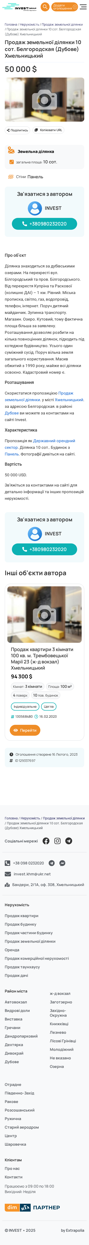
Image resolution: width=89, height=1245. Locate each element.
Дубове (12, 413)
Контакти (14, 1177)
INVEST (53, 208)
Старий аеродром (22, 1127)
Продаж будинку (20, 924)
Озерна (57, 1066)
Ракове (11, 1101)
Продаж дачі (16, 975)
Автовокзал (16, 1002)
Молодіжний (62, 1049)
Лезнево (58, 1032)
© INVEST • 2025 (20, 1230)
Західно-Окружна (58, 1013)
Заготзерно (61, 1002)
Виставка (13, 1019)
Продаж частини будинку (29, 932)
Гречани (12, 1027)
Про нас (12, 1168)
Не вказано (60, 1058)
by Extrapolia (72, 1230)
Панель (12, 454)
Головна (11, 24)
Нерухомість (29, 24)
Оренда (12, 949)
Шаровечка (15, 1144)
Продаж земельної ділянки (62, 24)
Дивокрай (14, 1053)
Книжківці (59, 1023)
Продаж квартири (21, 915)
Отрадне (13, 1084)
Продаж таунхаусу (22, 966)
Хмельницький (69, 399)
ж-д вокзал (60, 993)
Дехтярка (14, 1044)
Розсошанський (20, 1110)
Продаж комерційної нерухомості (37, 958)
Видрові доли (17, 1010)
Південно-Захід (19, 1093)
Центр (11, 1135)
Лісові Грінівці (63, 1040)
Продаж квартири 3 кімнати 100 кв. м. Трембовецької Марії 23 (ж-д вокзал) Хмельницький (42, 658)
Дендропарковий (21, 1036)
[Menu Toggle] (83, 7)
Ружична (13, 1118)
